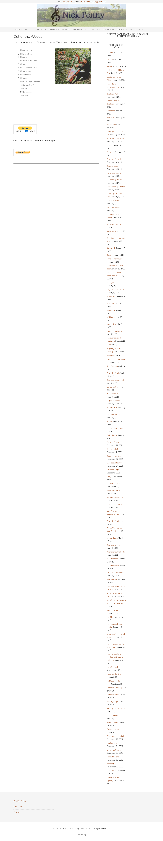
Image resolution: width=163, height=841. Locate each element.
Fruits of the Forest (30, 85)
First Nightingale (113, 373)
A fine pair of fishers (114, 259)
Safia (24, 64)
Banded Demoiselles (115, 504)
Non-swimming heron (115, 138)
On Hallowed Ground (30, 68)
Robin (109, 255)
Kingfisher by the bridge (116, 289)
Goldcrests (111, 770)
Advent (25, 78)
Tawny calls (111, 310)
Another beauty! (113, 610)
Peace (24, 57)
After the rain (112, 407)
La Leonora (27, 92)
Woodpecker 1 (113, 565)
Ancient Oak (112, 324)
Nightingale (111, 317)
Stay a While (27, 71)
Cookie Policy (19, 801)
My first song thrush (114, 224)
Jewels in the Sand (29, 61)
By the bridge (112, 435)
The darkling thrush (114, 180)
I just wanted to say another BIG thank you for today (116, 657)
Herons (110, 59)
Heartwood (26, 75)
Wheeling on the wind (115, 736)
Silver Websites (86, 828)
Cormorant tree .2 (114, 483)
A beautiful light (113, 757)
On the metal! (112, 449)
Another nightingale (114, 331)
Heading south (112, 667)
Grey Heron (111, 296)
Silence (109, 66)
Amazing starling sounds (116, 708)
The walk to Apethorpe (116, 186)
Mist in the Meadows (115, 572)
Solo (25, 89)
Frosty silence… (113, 282)
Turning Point (27, 54)
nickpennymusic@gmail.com (94, 1)
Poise (109, 145)
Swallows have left (114, 490)
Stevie (25, 96)
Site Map (17, 806)
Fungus (109, 476)
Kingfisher (111, 110)
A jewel (109, 421)
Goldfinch (110, 303)
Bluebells (110, 355)
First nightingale (113, 701)
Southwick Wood (114, 694)
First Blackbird (112, 715)
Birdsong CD (112, 763)
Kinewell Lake (112, 166)
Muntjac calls (112, 743)
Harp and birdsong (114, 688)
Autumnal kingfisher (114, 469)
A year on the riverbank (116, 674)
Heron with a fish (113, 207)
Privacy (16, 812)
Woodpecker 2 (113, 558)
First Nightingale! (113, 521)
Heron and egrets (114, 173)
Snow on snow (112, 722)
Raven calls (111, 248)
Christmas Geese (114, 750)
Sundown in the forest (115, 497)
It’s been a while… (114, 394)
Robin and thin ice (114, 456)
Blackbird (110, 117)
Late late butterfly (114, 463)
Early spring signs (113, 729)
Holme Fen (111, 124)
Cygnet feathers (113, 400)
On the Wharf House (115, 428)
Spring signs (111, 231)
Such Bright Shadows (31, 82)
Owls (109, 344)
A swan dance (112, 538)
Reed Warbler (112, 366)
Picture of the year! (114, 442)
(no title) (110, 52)
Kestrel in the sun (114, 414)
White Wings (27, 50)
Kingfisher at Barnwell (115, 380)
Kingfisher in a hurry (114, 545)
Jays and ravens (113, 200)
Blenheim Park (112, 94)
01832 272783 (67, 1)
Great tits (110, 152)
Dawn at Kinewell (114, 159)
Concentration (112, 387)
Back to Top (81, 835)
